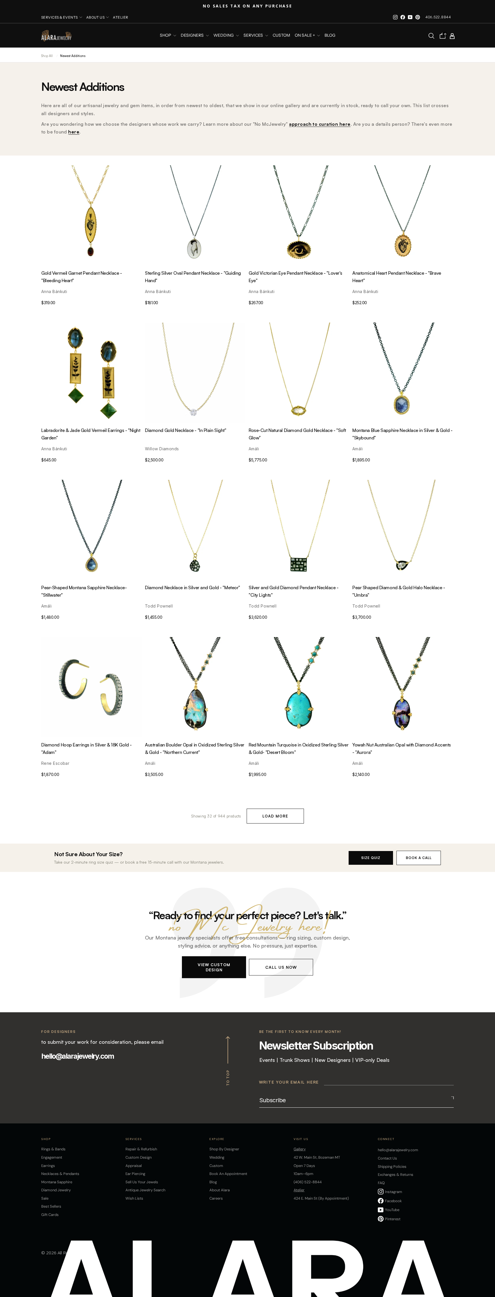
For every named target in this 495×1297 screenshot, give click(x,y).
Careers (216, 1198)
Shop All (47, 56)
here (73, 132)
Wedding (216, 1157)
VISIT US (301, 1139)
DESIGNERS (193, 35)
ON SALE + (305, 35)
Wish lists (134, 1198)
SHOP (166, 35)
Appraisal (133, 1165)
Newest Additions (72, 56)
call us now (281, 966)
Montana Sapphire (56, 1182)
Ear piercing (135, 1173)
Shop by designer (224, 1149)
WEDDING (224, 35)
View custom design (214, 967)
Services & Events (59, 17)
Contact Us (387, 1158)
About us (95, 17)
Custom (216, 1165)
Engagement (51, 1157)
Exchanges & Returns (395, 1174)
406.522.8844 (438, 17)
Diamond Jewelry (56, 1190)
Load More (275, 816)
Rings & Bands (53, 1149)
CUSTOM (281, 35)
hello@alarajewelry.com (77, 1056)
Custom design (138, 1157)
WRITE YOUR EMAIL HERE (289, 1082)
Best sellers (51, 1206)
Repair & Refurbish (141, 1149)
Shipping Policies (392, 1166)
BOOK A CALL (419, 858)
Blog (330, 35)
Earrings (48, 1165)
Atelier (120, 17)
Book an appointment (228, 1173)
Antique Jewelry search (145, 1190)
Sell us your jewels (141, 1182)
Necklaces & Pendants (60, 1173)
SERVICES (253, 35)
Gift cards (50, 1214)
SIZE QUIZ (370, 858)
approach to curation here (319, 124)
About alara (219, 1190)
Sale (44, 1198)
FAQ (381, 1182)
